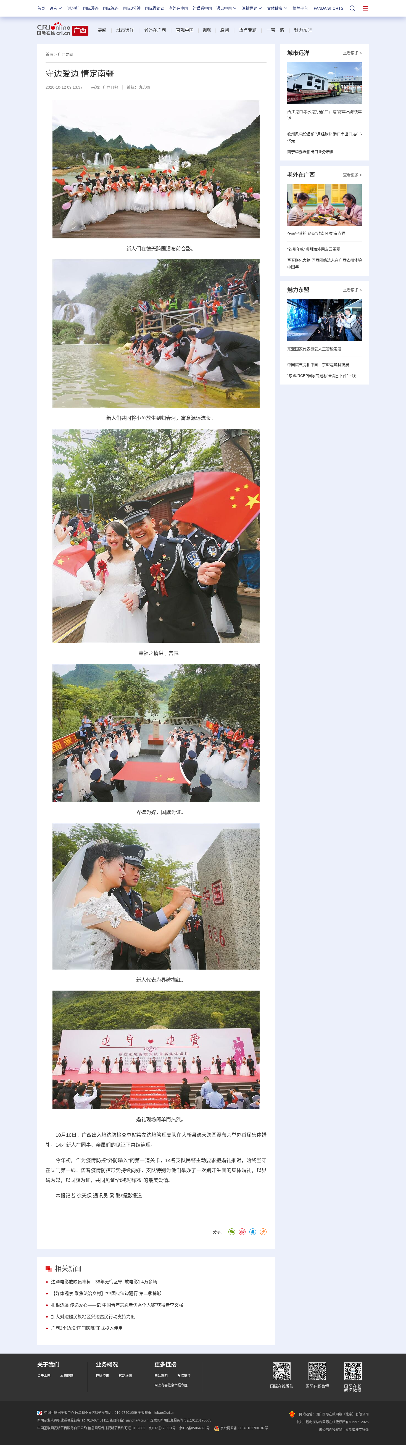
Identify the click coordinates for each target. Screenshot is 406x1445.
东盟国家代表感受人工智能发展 (314, 349)
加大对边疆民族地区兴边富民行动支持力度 (93, 1316)
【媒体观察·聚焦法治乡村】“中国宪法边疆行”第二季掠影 (106, 1293)
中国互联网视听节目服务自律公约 (62, 1428)
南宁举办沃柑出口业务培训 (310, 151)
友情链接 (184, 1376)
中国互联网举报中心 (59, 1413)
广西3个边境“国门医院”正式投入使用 (87, 1328)
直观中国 (185, 30)
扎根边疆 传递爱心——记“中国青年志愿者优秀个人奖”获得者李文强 (117, 1305)
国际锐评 (110, 8)
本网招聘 (66, 1376)
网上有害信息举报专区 (171, 1385)
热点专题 (248, 30)
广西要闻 (65, 54)
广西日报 (110, 87)
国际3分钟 (132, 8)
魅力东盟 (303, 30)
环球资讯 (102, 1376)
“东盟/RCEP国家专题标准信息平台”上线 (321, 375)
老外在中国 (178, 8)
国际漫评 (91, 8)
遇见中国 (224, 8)
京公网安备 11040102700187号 (244, 1428)
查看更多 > (352, 53)
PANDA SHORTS (328, 8)
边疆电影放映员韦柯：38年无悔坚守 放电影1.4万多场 (104, 1282)
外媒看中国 (202, 8)
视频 (206, 30)
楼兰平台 (300, 8)
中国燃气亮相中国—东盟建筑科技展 (318, 364)
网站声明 (161, 1376)
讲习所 (73, 8)
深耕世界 (249, 8)
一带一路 (275, 30)
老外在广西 (155, 30)
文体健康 (275, 8)
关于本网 (44, 1376)
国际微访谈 (154, 8)
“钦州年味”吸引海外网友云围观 (313, 249)
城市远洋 (125, 30)
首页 (41, 8)
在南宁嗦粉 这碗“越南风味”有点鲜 (316, 233)
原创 (224, 30)
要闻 (101, 30)
